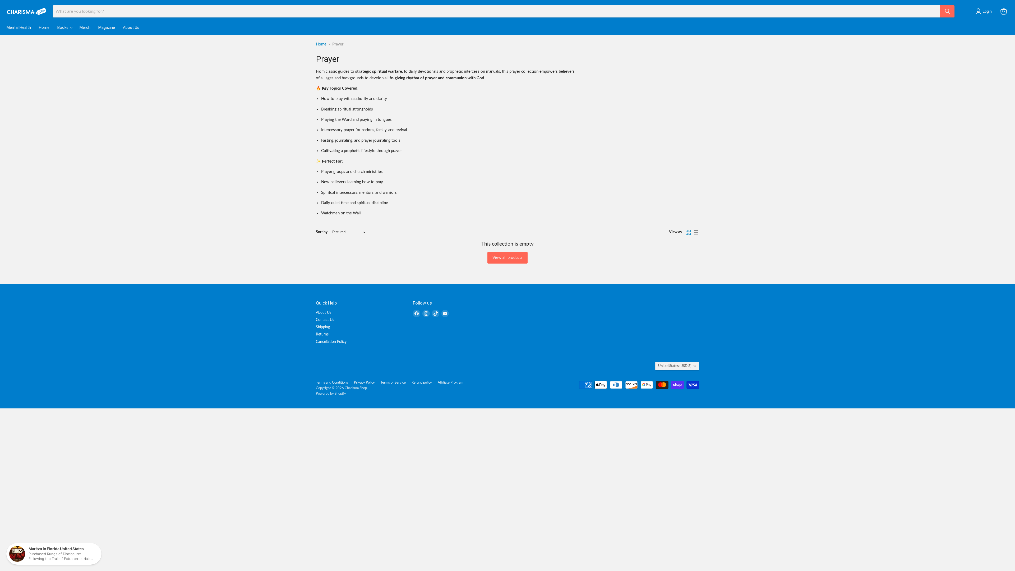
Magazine (106, 27)
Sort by (321, 232)
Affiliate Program (450, 382)
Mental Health (19, 27)
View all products (507, 258)
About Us (131, 27)
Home (44, 27)
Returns (322, 334)
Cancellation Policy (331, 342)
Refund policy (422, 382)
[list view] (695, 232)
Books (63, 27)
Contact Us (325, 320)
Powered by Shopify (331, 393)
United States (674, 366)
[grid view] (688, 232)
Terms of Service (393, 382)
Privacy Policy (364, 382)
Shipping (323, 327)
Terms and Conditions (332, 382)
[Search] (947, 11)
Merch (85, 27)
